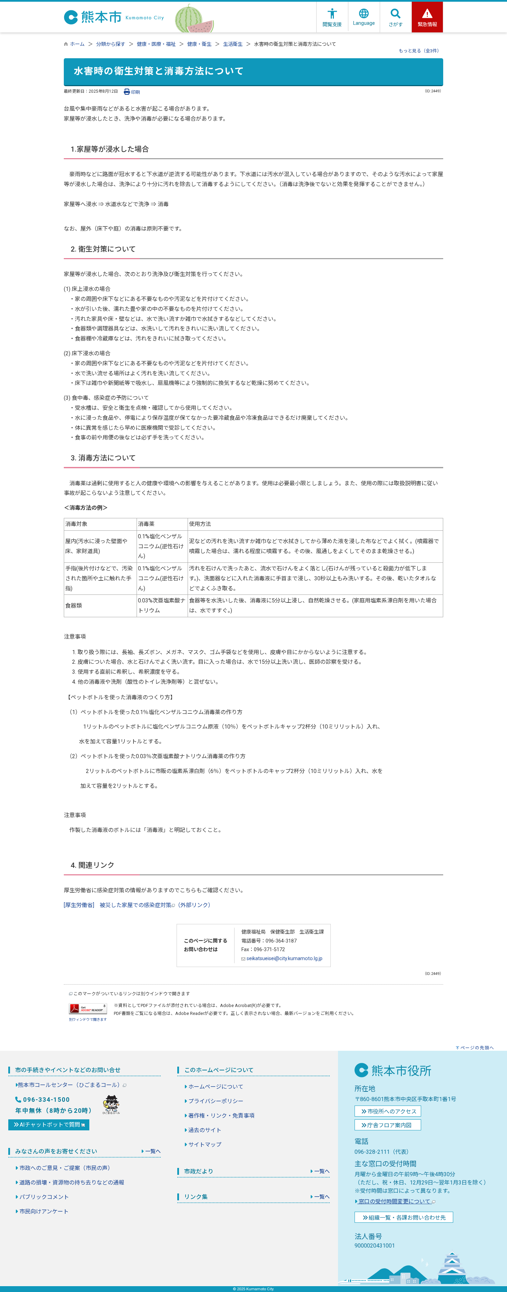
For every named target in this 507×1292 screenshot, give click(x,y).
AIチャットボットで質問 (50, 1124)
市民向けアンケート (44, 1211)
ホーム (77, 44)
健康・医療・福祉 (156, 44)
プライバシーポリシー (215, 1101)
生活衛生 (232, 44)
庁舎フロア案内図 (389, 1125)
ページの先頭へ (477, 1047)
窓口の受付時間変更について (394, 1201)
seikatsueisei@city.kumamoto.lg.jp (283, 959)
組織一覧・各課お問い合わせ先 (407, 1217)
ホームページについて (215, 1087)
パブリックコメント (44, 1197)
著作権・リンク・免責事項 (221, 1115)
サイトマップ (204, 1144)
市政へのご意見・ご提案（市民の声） (66, 1168)
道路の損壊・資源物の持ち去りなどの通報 (71, 1182)
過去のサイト (204, 1130)
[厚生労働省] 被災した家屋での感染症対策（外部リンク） (138, 905)
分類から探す (110, 44)
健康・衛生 (199, 44)
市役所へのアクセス (392, 1111)
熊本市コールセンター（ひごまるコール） (70, 1085)
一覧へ (153, 1151)
